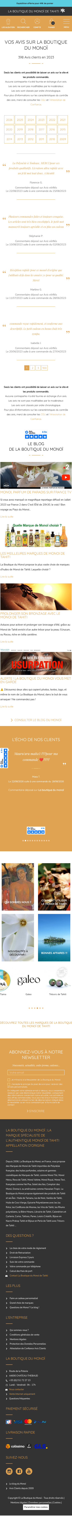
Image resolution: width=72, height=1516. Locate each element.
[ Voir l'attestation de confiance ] (37, 810)
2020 (9, 129)
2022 (52, 119)
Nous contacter (16, 1389)
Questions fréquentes (19, 1398)
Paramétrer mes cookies (36, 1507)
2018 (30, 129)
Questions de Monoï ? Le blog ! (24, 1307)
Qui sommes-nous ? (19, 1330)
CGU (43, 99)
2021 (63, 119)
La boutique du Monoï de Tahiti (33, 11)
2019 (20, 129)
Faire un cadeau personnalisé (23, 1298)
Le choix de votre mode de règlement (27, 1248)
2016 (52, 129)
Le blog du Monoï (17, 1483)
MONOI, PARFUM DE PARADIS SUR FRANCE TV (35, 492)
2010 (52, 139)
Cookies (57, 1502)
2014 (9, 139)
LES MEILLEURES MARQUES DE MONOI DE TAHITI (32, 555)
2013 (20, 139)
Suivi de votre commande (21, 1262)
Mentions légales (17, 1339)
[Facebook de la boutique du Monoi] (19, 1471)
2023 (41, 119)
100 (44, 368)
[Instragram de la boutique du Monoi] (9, 1471)
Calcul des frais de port (20, 1271)
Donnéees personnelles (40, 1502)
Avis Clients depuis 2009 (21, 1488)
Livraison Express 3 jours (21, 1257)
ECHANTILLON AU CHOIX (35, 3)
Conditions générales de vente (24, 1334)
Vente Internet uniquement (22, 1394)
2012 (30, 139)
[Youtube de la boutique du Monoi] (29, 1471)
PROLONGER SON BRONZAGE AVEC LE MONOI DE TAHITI (30, 615)
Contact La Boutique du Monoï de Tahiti (28, 1275)
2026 (9, 119)
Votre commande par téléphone (25, 1266)
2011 (41, 139)
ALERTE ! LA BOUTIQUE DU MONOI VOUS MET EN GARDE (35, 680)
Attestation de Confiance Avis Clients (27, 1348)
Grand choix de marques (21, 1302)
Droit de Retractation (19, 1252)
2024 (31, 119)
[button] (23, 840)
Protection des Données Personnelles (27, 1343)
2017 (41, 129)
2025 (20, 119)
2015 (63, 129)
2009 (63, 139)
